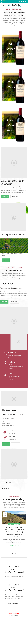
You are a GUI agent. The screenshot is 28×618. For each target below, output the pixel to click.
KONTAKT (4, 2)
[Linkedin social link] (24, 1)
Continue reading (14, 545)
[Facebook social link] (18, 1)
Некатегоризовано (14, 524)
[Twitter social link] (20, 1)
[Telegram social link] (26, 1)
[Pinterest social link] (22, 1)
